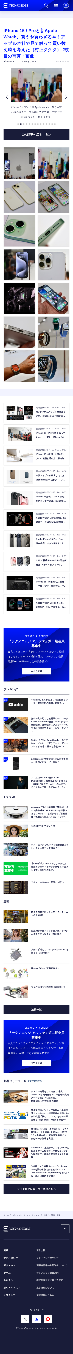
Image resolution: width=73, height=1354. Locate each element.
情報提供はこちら (45, 1295)
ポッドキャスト (12, 1288)
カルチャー (10, 1280)
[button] (6, 97)
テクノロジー (11, 1258)
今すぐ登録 (36, 671)
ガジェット (10, 1265)
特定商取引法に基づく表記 (49, 1280)
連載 (6, 1250)
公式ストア (10, 1295)
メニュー (56, 5)
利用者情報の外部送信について (52, 1265)
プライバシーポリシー (47, 1258)
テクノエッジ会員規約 (47, 1273)
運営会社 (40, 1250)
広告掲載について (45, 1288)
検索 (46, 5)
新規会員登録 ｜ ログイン (66, 5)
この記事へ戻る (36, 134)
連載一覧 (36, 1009)
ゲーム (7, 1273)
